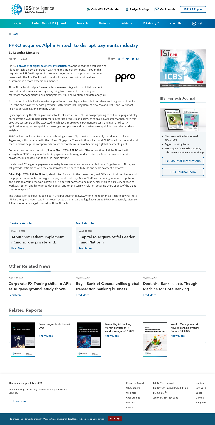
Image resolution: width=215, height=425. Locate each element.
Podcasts (131, 402)
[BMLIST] (183, 68)
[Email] (132, 58)
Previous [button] (10, 342)
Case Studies (133, 397)
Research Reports (135, 383)
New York (200, 387)
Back (15, 34)
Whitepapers (133, 387)
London (199, 383)
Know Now (19, 401)
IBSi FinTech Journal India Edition (170, 387)
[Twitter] (127, 58)
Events (129, 407)
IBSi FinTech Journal (163, 383)
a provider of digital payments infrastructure (43, 66)
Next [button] (205, 342)
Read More (17, 248)
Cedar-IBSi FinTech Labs (105, 9)
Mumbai (199, 397)
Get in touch (167, 9)
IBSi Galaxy (151, 23)
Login (199, 23)
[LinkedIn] (119, 58)
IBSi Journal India (183, 172)
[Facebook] (123, 58)
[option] (42, 342)
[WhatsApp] (137, 58)
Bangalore (200, 402)
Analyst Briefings (139, 9)
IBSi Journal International (183, 161)
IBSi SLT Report (193, 9)
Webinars (131, 392)
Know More (46, 336)
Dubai (198, 392)
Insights (16, 23)
